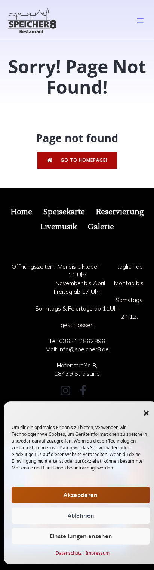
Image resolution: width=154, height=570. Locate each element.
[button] (146, 413)
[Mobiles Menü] (140, 20)
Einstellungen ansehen (81, 536)
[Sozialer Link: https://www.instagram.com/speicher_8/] (68, 391)
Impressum (98, 553)
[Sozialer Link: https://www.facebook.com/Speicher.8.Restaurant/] (86, 391)
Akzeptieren (81, 495)
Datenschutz (69, 553)
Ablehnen (81, 516)
